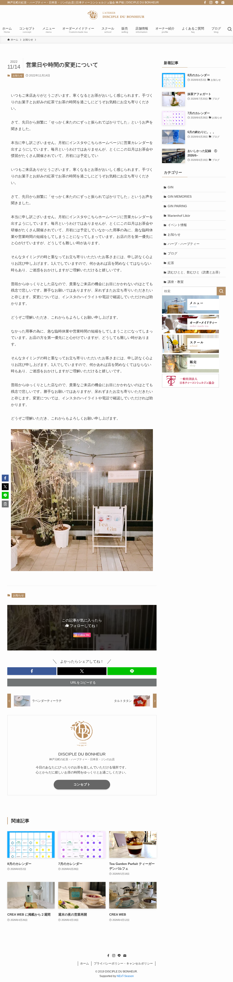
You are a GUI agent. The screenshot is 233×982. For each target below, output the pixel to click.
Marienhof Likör (179, 215)
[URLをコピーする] (5, 504)
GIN (170, 187)
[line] (217, 2)
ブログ (172, 253)
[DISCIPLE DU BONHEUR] (116, 15)
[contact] (223, 2)
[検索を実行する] (221, 291)
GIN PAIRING (177, 206)
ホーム (84, 963)
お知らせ (18, 75)
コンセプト (82, 784)
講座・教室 (176, 282)
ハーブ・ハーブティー (184, 244)
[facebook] (205, 2)
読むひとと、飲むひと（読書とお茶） (195, 272)
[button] (31, 671)
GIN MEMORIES (180, 196)
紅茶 (171, 263)
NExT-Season (125, 976)
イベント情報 (177, 225)
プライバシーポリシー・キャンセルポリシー (123, 963)
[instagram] (211, 2)
